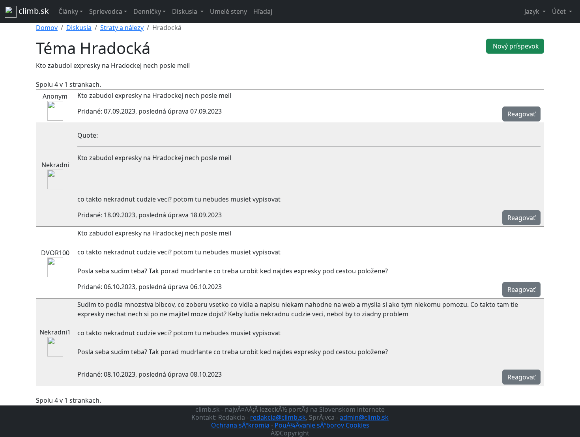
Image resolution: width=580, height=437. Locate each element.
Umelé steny (228, 11)
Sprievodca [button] (105, 11)
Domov (47, 27)
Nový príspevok (515, 46)
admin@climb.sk (364, 417)
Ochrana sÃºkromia (240, 425)
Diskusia (79, 27)
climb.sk (33, 11)
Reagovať (521, 114)
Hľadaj (262, 11)
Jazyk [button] (532, 11)
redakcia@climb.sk (278, 417)
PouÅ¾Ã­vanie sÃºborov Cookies (322, 425)
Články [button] (68, 11)
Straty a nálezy (122, 27)
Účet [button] (559, 11)
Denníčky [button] (147, 11)
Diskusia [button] (185, 11)
